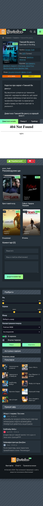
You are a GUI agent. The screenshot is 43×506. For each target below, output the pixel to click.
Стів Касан (21, 66)
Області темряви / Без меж (13, 414)
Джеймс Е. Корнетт (10, 66)
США (32, 50)
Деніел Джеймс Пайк (20, 68)
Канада (27, 50)
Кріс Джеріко (30, 63)
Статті (18, 466)
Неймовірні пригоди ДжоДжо (14, 442)
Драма (23, 72)
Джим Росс (30, 66)
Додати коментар (14, 277)
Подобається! (18, 161)
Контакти (9, 466)
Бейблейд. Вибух (9, 429)
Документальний (14, 72)
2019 (23, 53)
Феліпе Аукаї (8, 68)
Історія (28, 72)
